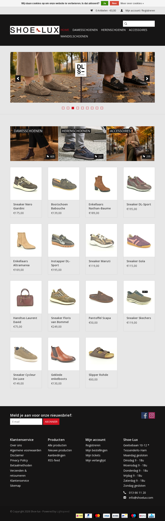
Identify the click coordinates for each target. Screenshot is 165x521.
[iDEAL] (78, 515)
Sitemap (15, 485)
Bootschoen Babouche (59, 206)
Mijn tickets (93, 455)
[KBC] (151, 515)
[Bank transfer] (115, 515)
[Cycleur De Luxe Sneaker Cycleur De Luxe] (26, 353)
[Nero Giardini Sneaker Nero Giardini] (26, 183)
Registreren (93, 445)
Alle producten (57, 445)
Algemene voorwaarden (25, 450)
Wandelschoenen (74, 36)
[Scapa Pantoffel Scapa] (101, 297)
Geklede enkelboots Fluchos (59, 377)
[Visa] (106, 515)
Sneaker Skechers (139, 318)
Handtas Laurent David (25, 320)
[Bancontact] (124, 515)
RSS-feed (54, 460)
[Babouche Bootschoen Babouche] (64, 183)
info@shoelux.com (141, 498)
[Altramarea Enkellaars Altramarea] (26, 240)
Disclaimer (17, 455)
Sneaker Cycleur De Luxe (24, 377)
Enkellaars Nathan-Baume (100, 206)
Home (65, 30)
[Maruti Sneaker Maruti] (101, 240)
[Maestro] (133, 515)
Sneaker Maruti (99, 261)
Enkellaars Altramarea (21, 263)
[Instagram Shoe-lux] (151, 415)
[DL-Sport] (82, 77)
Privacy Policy (19, 460)
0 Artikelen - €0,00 (106, 10)
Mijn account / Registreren (140, 10)
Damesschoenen (85, 30)
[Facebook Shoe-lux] (144, 415)
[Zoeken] (126, 23)
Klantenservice (19, 480)
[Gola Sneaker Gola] (139, 240)
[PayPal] (88, 515)
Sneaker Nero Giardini (22, 206)
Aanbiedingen (56, 455)
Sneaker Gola (136, 261)
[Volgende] (147, 78)
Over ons (16, 445)
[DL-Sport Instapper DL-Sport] (64, 240)
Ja (104, 3)
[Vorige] (18, 78)
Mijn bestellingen (96, 450)
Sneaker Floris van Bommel (61, 320)
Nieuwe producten (60, 450)
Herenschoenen (113, 30)
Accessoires (138, 30)
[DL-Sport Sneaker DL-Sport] (139, 183)
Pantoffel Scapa (100, 318)
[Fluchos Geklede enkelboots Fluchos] (64, 353)
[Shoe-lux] (34, 30)
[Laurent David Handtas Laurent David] (26, 297)
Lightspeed (63, 511)
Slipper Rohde (98, 375)
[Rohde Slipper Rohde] (101, 353)
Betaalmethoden (21, 465)
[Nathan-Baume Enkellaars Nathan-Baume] (101, 183)
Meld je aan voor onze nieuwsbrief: (41, 415)
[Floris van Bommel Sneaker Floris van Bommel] (64, 297)
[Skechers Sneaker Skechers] (139, 297)
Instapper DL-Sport (60, 263)
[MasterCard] (97, 515)
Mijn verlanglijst (96, 460)
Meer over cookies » (132, 3)
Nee (114, 3)
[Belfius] (142, 515)
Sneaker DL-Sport (139, 204)
